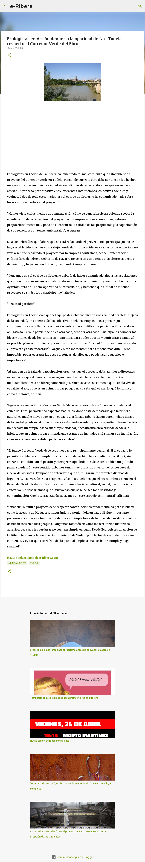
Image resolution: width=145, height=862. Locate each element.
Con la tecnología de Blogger (75, 857)
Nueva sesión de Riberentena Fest (49, 740)
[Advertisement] (33, 136)
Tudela (34, 563)
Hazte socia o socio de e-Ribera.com (32, 557)
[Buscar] (37, 6)
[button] (9, 55)
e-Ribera (21, 6)
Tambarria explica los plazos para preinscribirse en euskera (64, 697)
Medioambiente (17, 563)
